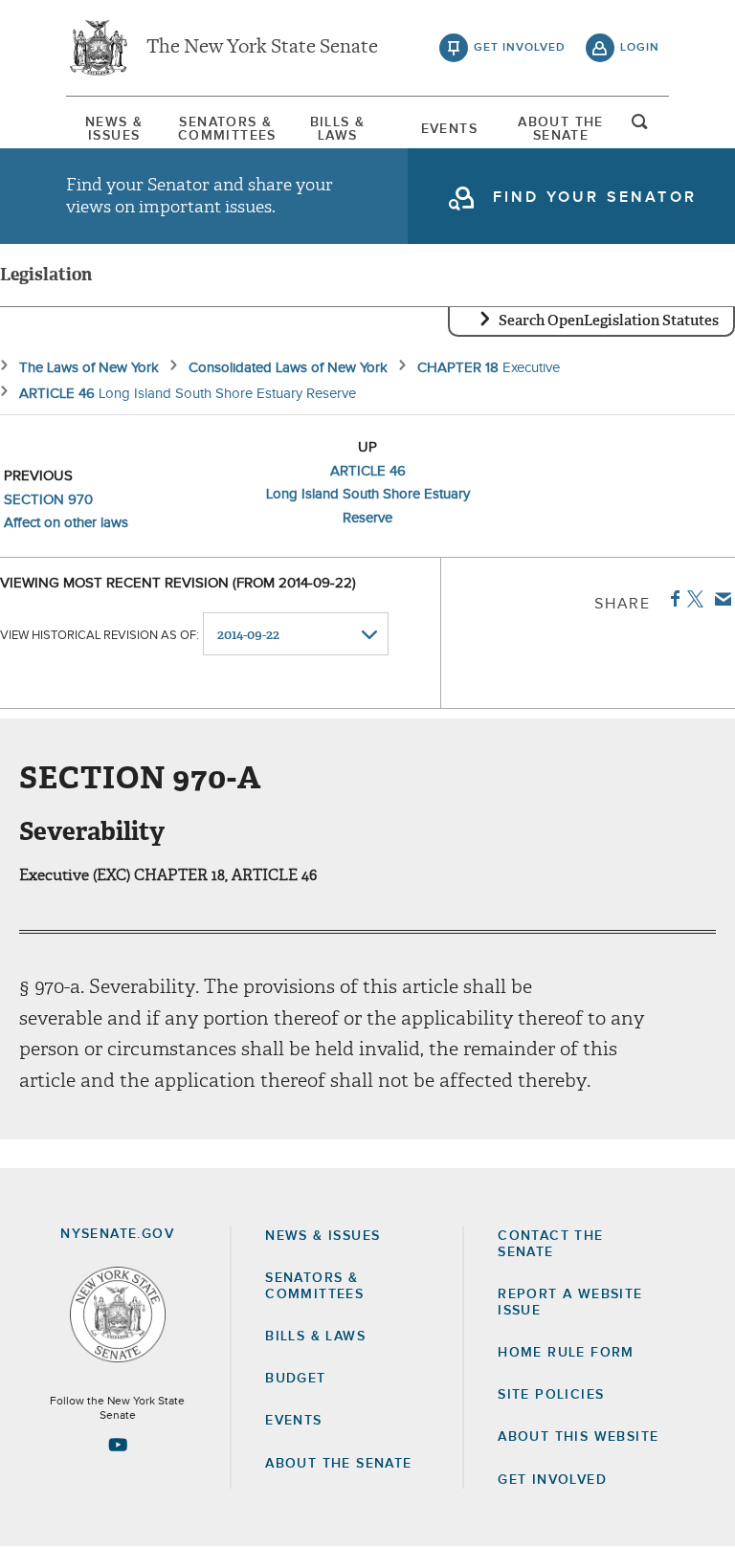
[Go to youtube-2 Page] (118, 1444)
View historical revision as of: (99, 636)
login (639, 48)
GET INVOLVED (552, 1480)
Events (449, 129)
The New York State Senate (262, 47)
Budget (295, 1378)
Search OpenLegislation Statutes (609, 320)
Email (719, 599)
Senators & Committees (226, 129)
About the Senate (338, 1463)
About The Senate (561, 129)
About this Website (578, 1437)
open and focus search (640, 127)
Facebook (671, 599)
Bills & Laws (338, 129)
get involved (520, 48)
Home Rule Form (566, 1352)
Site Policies (551, 1395)
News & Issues (114, 129)
